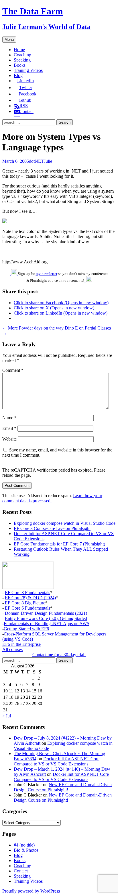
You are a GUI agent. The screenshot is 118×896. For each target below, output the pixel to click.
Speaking (22, 60)
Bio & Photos (26, 850)
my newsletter (46, 273)
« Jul (6, 715)
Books (19, 65)
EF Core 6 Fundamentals (27, 608)
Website (9, 438)
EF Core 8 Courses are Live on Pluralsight (52, 528)
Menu (9, 39)
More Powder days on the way (33, 328)
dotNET (36, 161)
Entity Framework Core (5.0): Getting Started (46, 618)
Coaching (22, 54)
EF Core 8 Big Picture (25, 602)
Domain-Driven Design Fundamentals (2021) (46, 613)
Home (19, 49)
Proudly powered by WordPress (31, 891)
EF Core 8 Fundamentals (27, 592)
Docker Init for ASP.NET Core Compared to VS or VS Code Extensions (56, 761)
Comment (12, 370)
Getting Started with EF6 (26, 628)
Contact (21, 870)
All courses (12, 649)
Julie (48, 161)
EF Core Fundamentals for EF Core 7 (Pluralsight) (59, 543)
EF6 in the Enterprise (21, 644)
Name (9, 417)
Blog (18, 75)
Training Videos (28, 70)
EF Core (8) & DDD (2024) (30, 597)
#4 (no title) (24, 845)
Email (9, 428)
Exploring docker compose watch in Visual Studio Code (64, 523)
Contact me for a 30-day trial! (59, 654)
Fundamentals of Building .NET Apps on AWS (46, 623)
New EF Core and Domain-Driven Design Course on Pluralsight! (63, 787)
